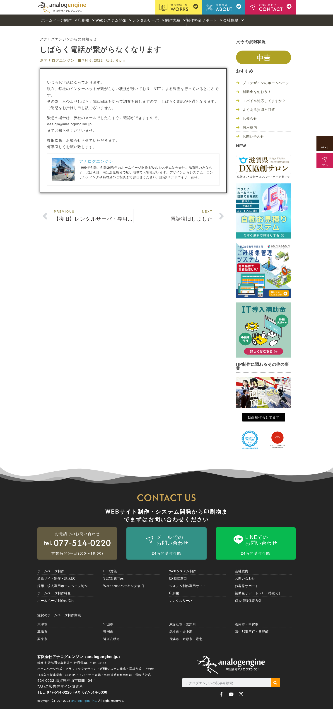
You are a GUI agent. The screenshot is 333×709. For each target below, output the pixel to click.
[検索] (275, 682)
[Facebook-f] (221, 694)
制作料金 (194, 20)
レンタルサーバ (145, 20)
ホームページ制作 (56, 20)
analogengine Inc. (84, 700)
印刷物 (83, 20)
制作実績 (172, 20)
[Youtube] (231, 694)
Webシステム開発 (110, 20)
